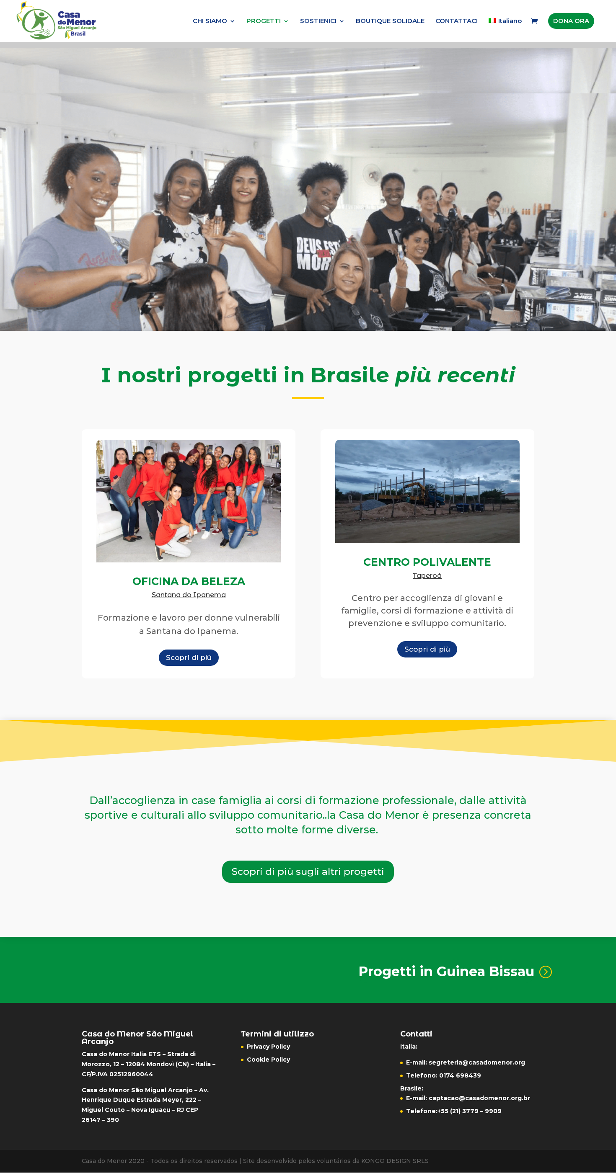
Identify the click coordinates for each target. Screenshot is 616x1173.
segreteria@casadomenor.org (477, 1062)
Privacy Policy (268, 1046)
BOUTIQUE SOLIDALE (390, 21)
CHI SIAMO (210, 21)
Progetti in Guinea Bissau (446, 971)
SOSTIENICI (318, 21)
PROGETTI (263, 21)
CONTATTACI (456, 21)
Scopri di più (189, 657)
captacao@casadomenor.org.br (479, 1098)
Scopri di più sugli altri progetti (308, 871)
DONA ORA (571, 21)
